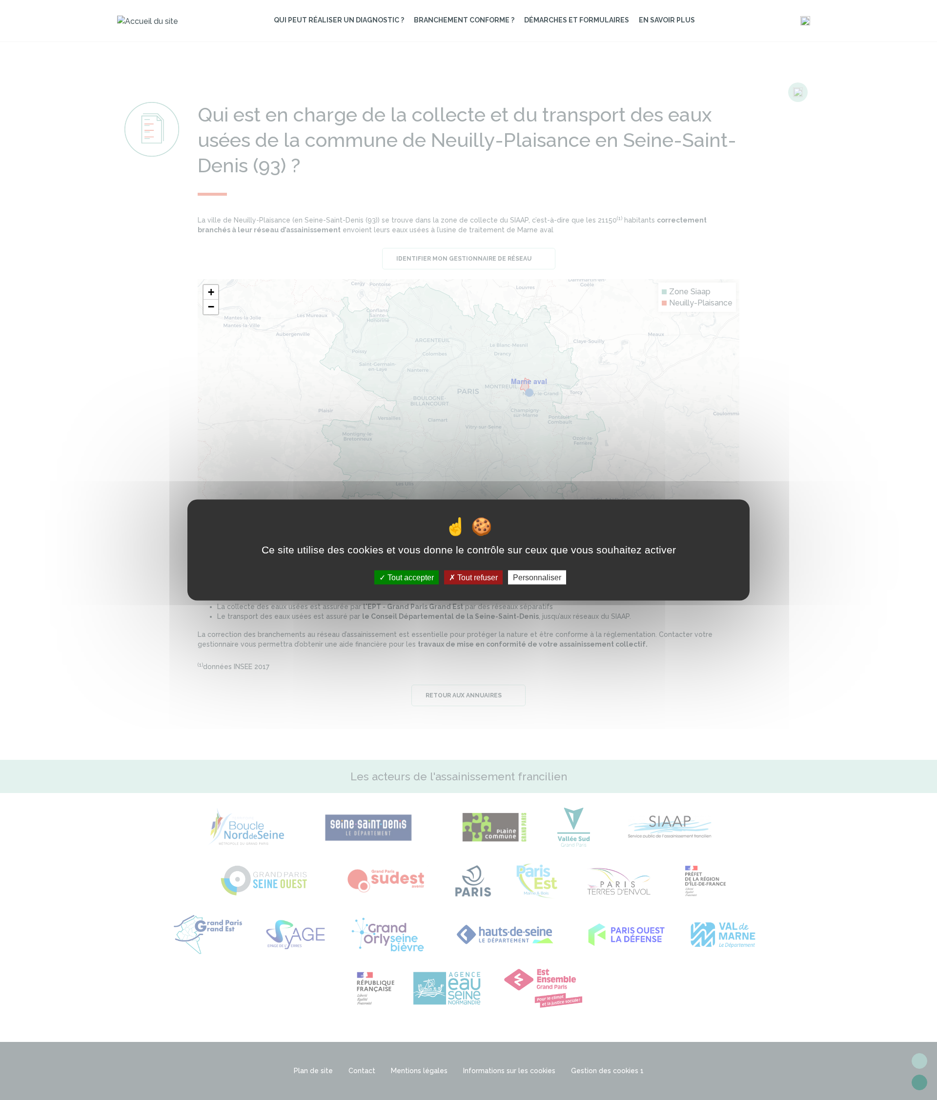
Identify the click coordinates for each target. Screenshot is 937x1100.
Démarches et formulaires (576, 20)
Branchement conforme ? (464, 20)
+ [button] (211, 292)
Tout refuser (476, 577)
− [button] (211, 307)
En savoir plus (667, 20)
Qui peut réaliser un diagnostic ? (339, 20)
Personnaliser (537, 577)
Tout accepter (410, 577)
